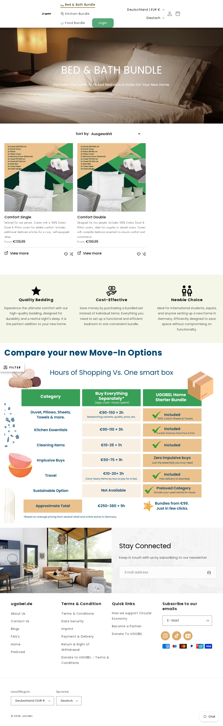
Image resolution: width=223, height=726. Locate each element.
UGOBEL (27, 716)
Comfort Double (91, 217)
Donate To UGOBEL (127, 634)
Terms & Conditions (77, 613)
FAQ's (15, 636)
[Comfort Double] (111, 179)
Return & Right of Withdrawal (75, 647)
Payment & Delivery (77, 636)
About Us (18, 613)
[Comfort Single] (38, 179)
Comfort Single (17, 217)
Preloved (18, 652)
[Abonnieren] (207, 621)
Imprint (67, 629)
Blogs (15, 629)
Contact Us (20, 621)
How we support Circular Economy (132, 616)
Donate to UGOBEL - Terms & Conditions (85, 660)
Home (15, 644)
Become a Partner (127, 626)
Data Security (72, 621)
